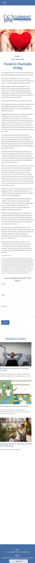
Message (4, 306)
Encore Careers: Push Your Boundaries (14, 406)
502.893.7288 (14, 552)
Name (3, 284)
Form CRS (19, 561)
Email (3, 295)
